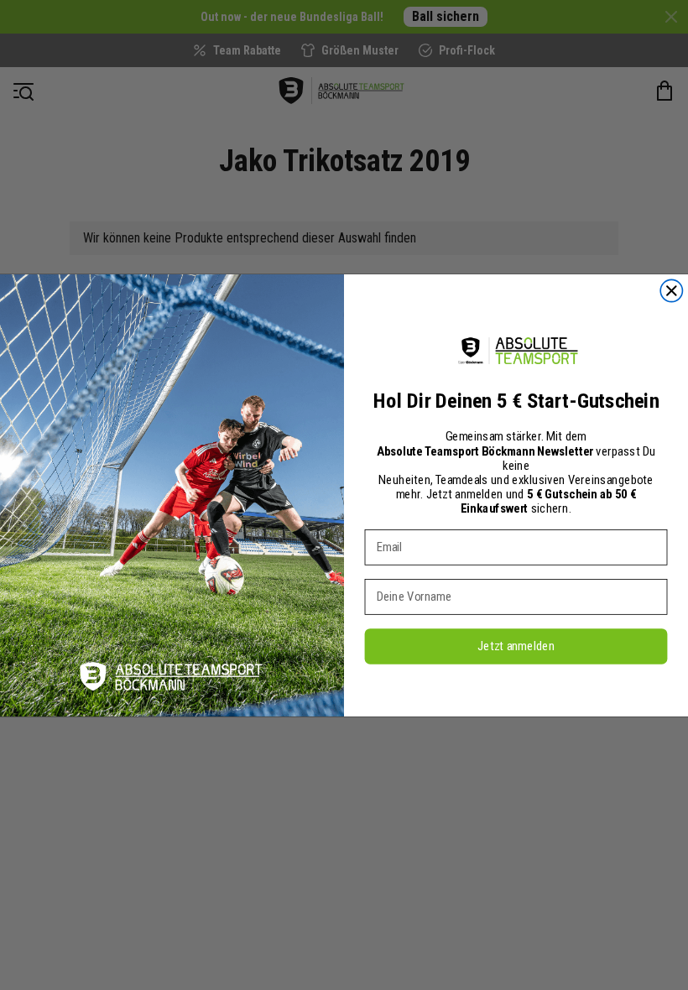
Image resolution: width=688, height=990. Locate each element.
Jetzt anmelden (516, 645)
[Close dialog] (671, 290)
